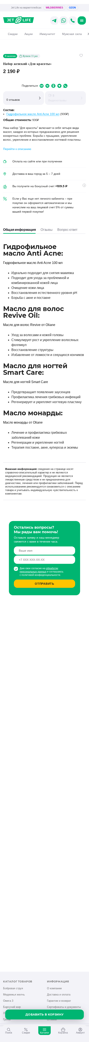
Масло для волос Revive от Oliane (29, 325)
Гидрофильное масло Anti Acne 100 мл (32, 114)
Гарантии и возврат (59, 1000)
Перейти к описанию (17, 149)
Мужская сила (72, 34)
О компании (54, 988)
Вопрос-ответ (67, 229)
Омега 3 (8, 1000)
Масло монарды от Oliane (23, 422)
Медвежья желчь (14, 994)
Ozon (72, 7)
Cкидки (13, 34)
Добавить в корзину (44, 1014)
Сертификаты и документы (64, 1006)
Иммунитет (47, 34)
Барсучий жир (12, 1006)
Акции (28, 34)
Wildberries (54, 7)
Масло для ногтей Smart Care (25, 382)
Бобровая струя (13, 988)
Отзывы (46, 229)
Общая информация (19, 229)
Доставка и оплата (58, 994)
